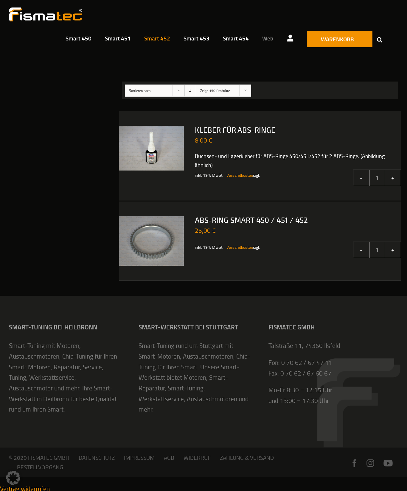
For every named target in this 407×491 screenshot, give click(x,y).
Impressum (139, 458)
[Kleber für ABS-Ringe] (151, 148)
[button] (379, 39)
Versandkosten (236, 175)
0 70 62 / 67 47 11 (306, 362)
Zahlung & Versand (247, 458)
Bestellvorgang (40, 467)
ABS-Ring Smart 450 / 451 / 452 (251, 220)
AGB (169, 458)
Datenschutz (97, 458)
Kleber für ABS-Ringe (235, 130)
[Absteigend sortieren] (190, 91)
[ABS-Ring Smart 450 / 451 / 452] (151, 241)
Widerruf (197, 458)
